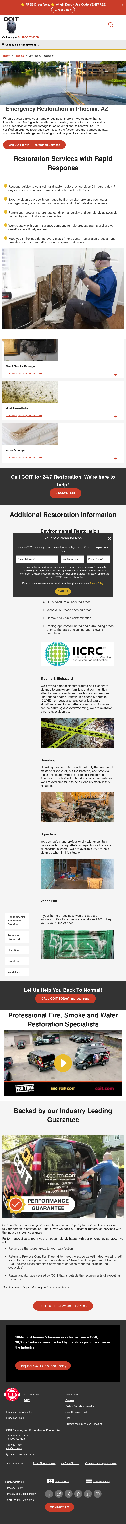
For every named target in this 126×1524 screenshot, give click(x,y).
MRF (27, 1400)
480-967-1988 (65, 493)
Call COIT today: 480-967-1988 (65, 998)
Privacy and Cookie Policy (21, 1493)
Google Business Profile (23, 1454)
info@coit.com (14, 1448)
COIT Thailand (101, 1481)
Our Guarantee (32, 1394)
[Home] (11, 25)
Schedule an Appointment (20, 44)
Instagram (59, 1494)
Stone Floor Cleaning (44, 1463)
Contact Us (59, 1507)
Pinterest (78, 1494)
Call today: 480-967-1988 (30, 373)
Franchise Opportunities (19, 1412)
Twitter (69, 1494)
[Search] (111, 25)
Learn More (11, 373)
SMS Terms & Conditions (20, 1499)
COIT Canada (62, 1481)
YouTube (98, 1494)
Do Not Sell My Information (80, 1406)
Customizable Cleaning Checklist (83, 1424)
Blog (68, 1418)
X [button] (123, 5)
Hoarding (13, 950)
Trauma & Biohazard (14, 937)
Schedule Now (63, 10)
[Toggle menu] (121, 25)
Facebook (49, 1494)
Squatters (13, 961)
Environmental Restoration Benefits (16, 920)
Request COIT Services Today (42, 1365)
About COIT (71, 1394)
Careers (69, 1400)
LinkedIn (88, 1494)
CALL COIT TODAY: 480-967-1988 (63, 1306)
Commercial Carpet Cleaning (101, 1463)
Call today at (20, 37)
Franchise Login (15, 1418)
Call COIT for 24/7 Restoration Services (34, 145)
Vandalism (14, 972)
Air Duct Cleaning (70, 1463)
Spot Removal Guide (76, 1412)
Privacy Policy (15, 1488)
